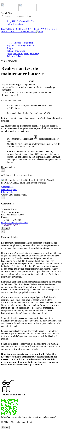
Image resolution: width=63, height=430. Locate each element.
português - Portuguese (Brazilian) (23, 53)
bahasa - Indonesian (16, 51)
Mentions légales (9, 189)
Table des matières (15, 24)
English (10, 48)
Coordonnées (7, 187)
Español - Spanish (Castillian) (20, 45)
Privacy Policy (8, 192)
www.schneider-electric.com (14, 222)
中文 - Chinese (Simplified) (20, 42)
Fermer (5, 228)
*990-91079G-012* (10, 225)
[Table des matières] (2, 35)
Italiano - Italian (14, 56)
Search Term (7, 13)
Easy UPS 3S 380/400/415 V (20, 21)
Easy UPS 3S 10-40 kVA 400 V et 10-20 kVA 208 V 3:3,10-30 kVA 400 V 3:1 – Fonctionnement (29, 30)
